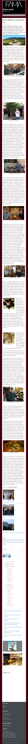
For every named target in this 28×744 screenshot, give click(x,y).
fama (10, 541)
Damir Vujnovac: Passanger (9, 735)
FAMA (10, 742)
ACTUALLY (9, 569)
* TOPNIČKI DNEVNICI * (9, 566)
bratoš (10, 539)
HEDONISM (9, 585)
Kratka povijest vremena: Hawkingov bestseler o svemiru (12, 631)
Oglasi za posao (6, 730)
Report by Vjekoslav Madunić (9, 736)
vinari (20, 542)
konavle (4, 542)
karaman (19, 541)
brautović (15, 539)
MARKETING (6, 717)
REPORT (9, 598)
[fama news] (14, 6)
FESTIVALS (9, 580)
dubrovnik (22, 539)
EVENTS (9, 575)
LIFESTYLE (9, 589)
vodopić (4, 544)
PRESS (9, 596)
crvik (18, 539)
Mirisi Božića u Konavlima (8, 502)
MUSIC (9, 591)
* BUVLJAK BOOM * (9, 562)
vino (23, 542)
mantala (8, 542)
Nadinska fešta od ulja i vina (9, 516)
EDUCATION (9, 573)
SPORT (9, 601)
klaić (23, 541)
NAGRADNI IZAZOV (7, 719)
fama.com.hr (14, 541)
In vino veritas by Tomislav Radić (10, 733)
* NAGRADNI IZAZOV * (9, 564)
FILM (9, 582)
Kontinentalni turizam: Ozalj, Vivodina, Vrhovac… (13, 532)
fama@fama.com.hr (7, 713)
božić (8, 539)
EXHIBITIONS (9, 578)
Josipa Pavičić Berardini (8, 732)
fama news (4, 742)
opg (14, 542)
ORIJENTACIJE (9, 594)
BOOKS (9, 571)
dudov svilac (5, 541)
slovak (17, 542)
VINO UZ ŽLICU (9, 605)
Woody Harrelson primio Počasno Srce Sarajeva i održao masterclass (12, 623)
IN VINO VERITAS (9, 587)
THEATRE (9, 603)
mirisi (12, 542)
